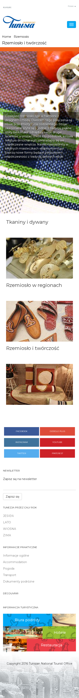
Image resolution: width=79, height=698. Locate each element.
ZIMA (7, 535)
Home (6, 36)
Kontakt (7, 7)
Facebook (21, 431)
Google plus (57, 431)
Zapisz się (12, 496)
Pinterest (57, 453)
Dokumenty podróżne (18, 581)
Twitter (21, 453)
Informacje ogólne (16, 555)
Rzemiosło (21, 36)
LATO (7, 522)
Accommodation (15, 562)
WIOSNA (9, 529)
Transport (9, 575)
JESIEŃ (8, 516)
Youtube (57, 442)
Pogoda (8, 568)
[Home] (19, 22)
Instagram (21, 442)
